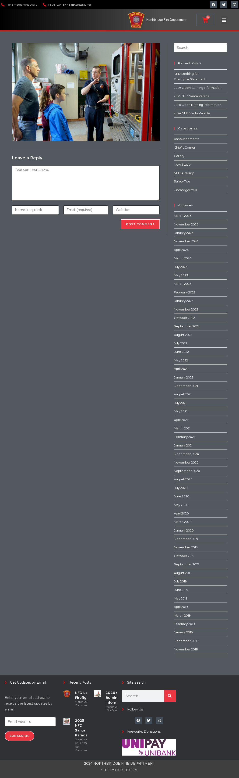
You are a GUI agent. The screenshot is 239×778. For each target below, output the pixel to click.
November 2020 (186, 462)
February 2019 (184, 624)
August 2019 (183, 573)
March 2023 (182, 284)
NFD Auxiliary (184, 173)
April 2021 (181, 420)
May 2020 (181, 505)
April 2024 (181, 250)
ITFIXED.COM (126, 770)
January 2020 (184, 530)
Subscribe (19, 736)
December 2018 (186, 641)
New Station (183, 164)
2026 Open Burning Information (197, 87)
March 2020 (183, 522)
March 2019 (182, 615)
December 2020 (186, 454)
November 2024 (186, 241)
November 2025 (186, 224)
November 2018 (186, 649)
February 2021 (184, 437)
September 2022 (187, 326)
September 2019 (186, 564)
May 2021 (180, 411)
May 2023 (181, 275)
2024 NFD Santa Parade (192, 113)
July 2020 (181, 488)
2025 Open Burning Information (197, 105)
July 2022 (180, 343)
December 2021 (186, 386)
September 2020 (187, 471)
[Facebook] (213, 4)
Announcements (186, 139)
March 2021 (182, 428)
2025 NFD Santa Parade (192, 96)
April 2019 (181, 607)
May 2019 (180, 598)
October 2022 (184, 318)
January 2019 (183, 632)
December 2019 (186, 539)
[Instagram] (234, 4)
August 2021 (182, 394)
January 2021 (183, 445)
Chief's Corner (184, 147)
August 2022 (183, 335)
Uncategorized (185, 190)
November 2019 (186, 547)
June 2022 (181, 351)
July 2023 (180, 267)
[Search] (170, 696)
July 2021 (180, 403)
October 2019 (184, 556)
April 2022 (181, 369)
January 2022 (183, 377)
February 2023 (185, 292)
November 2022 (186, 309)
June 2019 (181, 590)
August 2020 (183, 479)
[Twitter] (223, 4)
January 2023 (183, 301)
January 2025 (183, 233)
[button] (224, 20)
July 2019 (180, 581)
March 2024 (182, 258)
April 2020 (181, 513)
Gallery (179, 156)
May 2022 (181, 360)
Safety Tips (182, 181)
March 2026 (182, 216)
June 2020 (181, 496)
